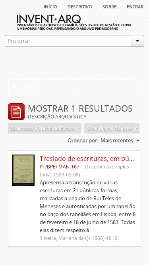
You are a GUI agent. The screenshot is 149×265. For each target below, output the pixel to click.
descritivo (80, 6)
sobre (109, 6)
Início (50, 6)
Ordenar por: (83, 140)
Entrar (135, 6)
